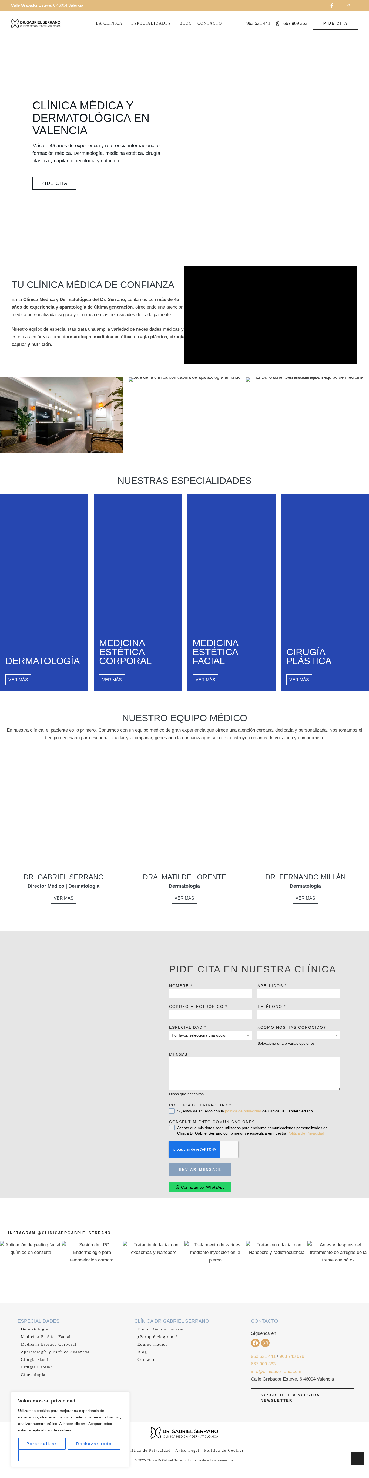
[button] (335, 5)
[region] (70, 1429)
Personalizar (41, 1443)
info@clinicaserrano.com (276, 1371)
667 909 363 (263, 1363)
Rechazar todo (94, 1443)
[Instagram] (265, 1343)
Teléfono (271, 1006)
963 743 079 (292, 1356)
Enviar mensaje (200, 1170)
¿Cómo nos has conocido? (291, 1027)
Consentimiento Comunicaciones (212, 1122)
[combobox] (210, 1035)
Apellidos (272, 986)
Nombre (180, 986)
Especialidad (187, 1027)
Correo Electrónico (198, 1006)
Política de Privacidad (305, 1133)
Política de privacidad (200, 1105)
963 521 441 (263, 1356)
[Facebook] (255, 1343)
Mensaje (179, 1054)
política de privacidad (243, 1111)
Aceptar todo (70, 1455)
